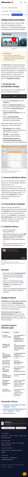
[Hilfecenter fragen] (25, 474)
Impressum (3, 466)
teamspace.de (4, 457)
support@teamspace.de (9, 427)
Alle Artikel (8, 443)
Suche (2, 443)
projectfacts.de (13, 457)
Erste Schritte (4, 435)
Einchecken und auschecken (11, 405)
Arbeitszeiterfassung (8, 413)
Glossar (13, 443)
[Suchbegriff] (21, 2)
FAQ (18, 443)
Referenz (22, 443)
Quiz (25, 435)
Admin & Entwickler (6, 437)
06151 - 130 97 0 (21, 427)
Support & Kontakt (5, 450)
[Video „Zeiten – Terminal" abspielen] (14, 39)
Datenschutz (10, 466)
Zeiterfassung (4, 7)
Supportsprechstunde (16, 450)
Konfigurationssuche (6, 445)
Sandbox (3, 452)
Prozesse (16, 435)
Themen (11, 435)
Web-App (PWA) (14, 221)
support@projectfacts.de (7, 459)
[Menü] (25, 2)
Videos (21, 435)
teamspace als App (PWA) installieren (13, 409)
